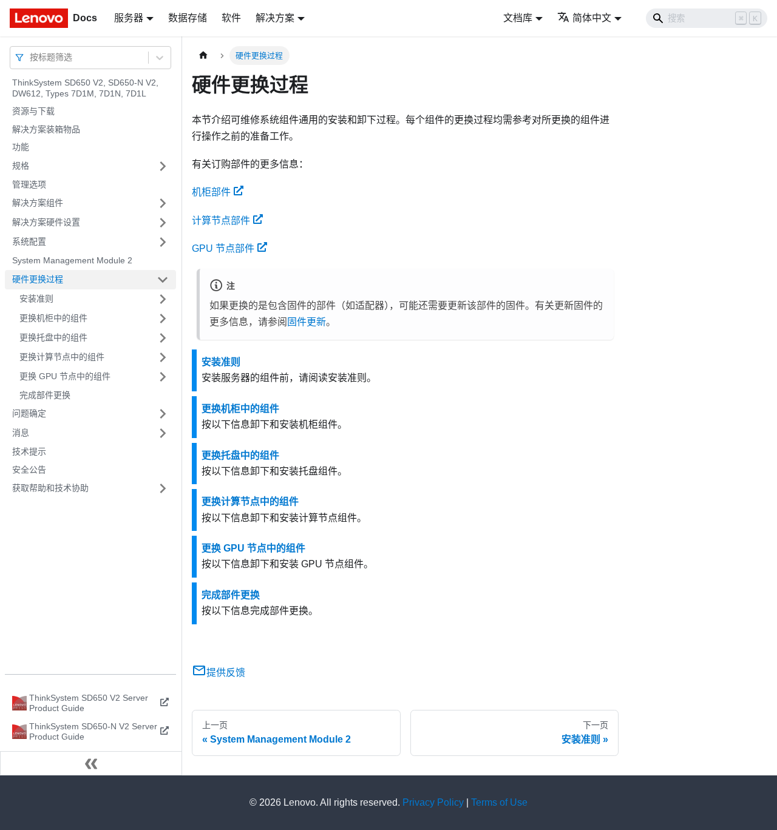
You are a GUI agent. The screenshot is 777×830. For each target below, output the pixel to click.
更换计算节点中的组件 (61, 357)
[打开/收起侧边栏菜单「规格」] (162, 166)
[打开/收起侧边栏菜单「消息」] (162, 433)
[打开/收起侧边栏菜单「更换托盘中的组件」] (162, 338)
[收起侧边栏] (91, 763)
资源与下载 (33, 111)
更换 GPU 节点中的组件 (64, 376)
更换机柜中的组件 (53, 318)
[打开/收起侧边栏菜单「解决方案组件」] (162, 203)
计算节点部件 (221, 220)
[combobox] (31, 57)
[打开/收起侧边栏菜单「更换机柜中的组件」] (162, 318)
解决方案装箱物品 (46, 129)
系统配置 (29, 241)
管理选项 (29, 184)
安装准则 (36, 298)
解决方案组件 (37, 203)
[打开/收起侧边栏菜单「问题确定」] (162, 413)
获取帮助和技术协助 (50, 488)
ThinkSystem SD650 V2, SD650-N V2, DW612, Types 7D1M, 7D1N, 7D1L (85, 88)
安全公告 (29, 469)
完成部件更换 (44, 395)
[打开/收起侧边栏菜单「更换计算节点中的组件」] (162, 357)
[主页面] (203, 55)
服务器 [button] (128, 18)
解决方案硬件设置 (46, 222)
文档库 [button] (517, 18)
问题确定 (29, 413)
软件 (231, 18)
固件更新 (306, 322)
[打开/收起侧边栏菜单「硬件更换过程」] (162, 279)
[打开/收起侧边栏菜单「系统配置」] (162, 242)
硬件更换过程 (37, 279)
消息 (20, 432)
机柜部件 (211, 192)
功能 (20, 147)
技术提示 (29, 451)
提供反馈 (225, 672)
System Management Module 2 (72, 260)
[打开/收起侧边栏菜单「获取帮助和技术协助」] (162, 488)
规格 (20, 165)
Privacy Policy (433, 802)
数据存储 (187, 18)
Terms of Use (499, 802)
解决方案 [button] (275, 18)
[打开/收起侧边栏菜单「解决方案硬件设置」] (162, 222)
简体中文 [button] (591, 18)
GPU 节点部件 (223, 248)
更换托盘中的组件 (53, 337)
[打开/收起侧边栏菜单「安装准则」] (162, 299)
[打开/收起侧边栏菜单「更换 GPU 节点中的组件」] (162, 376)
